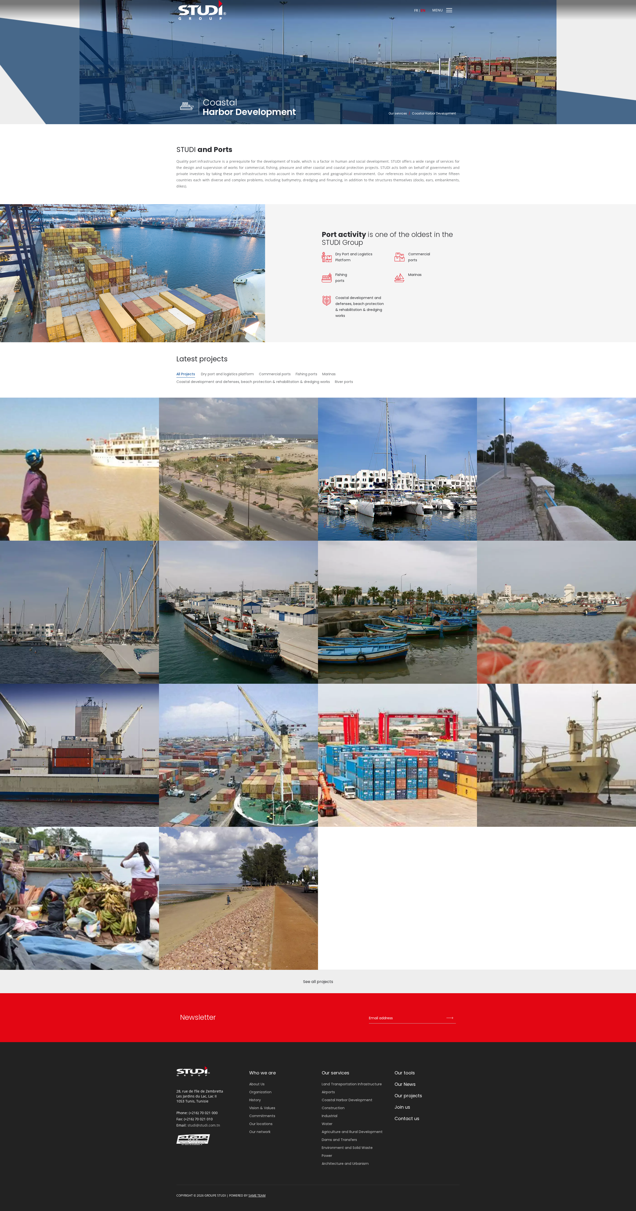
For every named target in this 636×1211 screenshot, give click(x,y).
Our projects (408, 1096)
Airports (328, 1092)
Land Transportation (352, 1084)
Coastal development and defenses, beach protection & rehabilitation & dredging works (253, 381)
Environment (347, 1147)
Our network (260, 1131)
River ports (344, 381)
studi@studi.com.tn (204, 1125)
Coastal (347, 1099)
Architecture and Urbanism (345, 1163)
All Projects (185, 374)
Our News (405, 1084)
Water (327, 1123)
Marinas (329, 374)
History (255, 1099)
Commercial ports (275, 374)
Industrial (329, 1115)
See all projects (318, 981)
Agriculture (352, 1131)
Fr (416, 10)
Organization (260, 1092)
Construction (333, 1107)
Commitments (262, 1115)
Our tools (405, 1073)
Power (327, 1155)
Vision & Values (262, 1107)
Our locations (261, 1123)
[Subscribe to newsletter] (449, 1018)
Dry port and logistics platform (227, 374)
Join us (402, 1107)
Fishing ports (306, 374)
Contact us (407, 1118)
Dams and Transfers (339, 1139)
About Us (257, 1084)
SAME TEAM (257, 1195)
